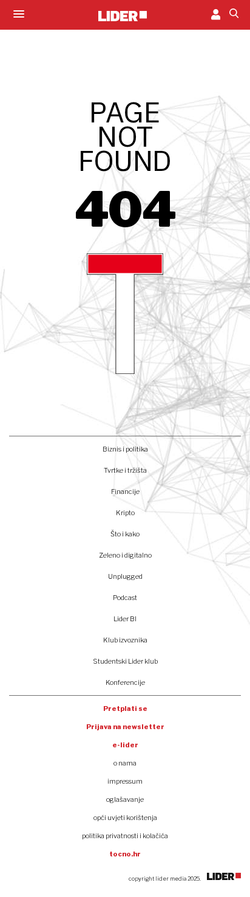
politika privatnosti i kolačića (125, 836)
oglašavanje (125, 799)
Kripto (125, 513)
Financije (125, 491)
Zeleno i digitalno (125, 555)
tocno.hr (125, 854)
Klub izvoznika (125, 640)
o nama (125, 763)
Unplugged (125, 576)
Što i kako (125, 534)
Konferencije (125, 682)
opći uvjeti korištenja (125, 817)
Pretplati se (125, 708)
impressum (125, 781)
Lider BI (125, 619)
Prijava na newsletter (125, 726)
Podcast (125, 597)
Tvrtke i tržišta (125, 470)
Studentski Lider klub (125, 661)
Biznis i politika (125, 449)
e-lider (125, 745)
